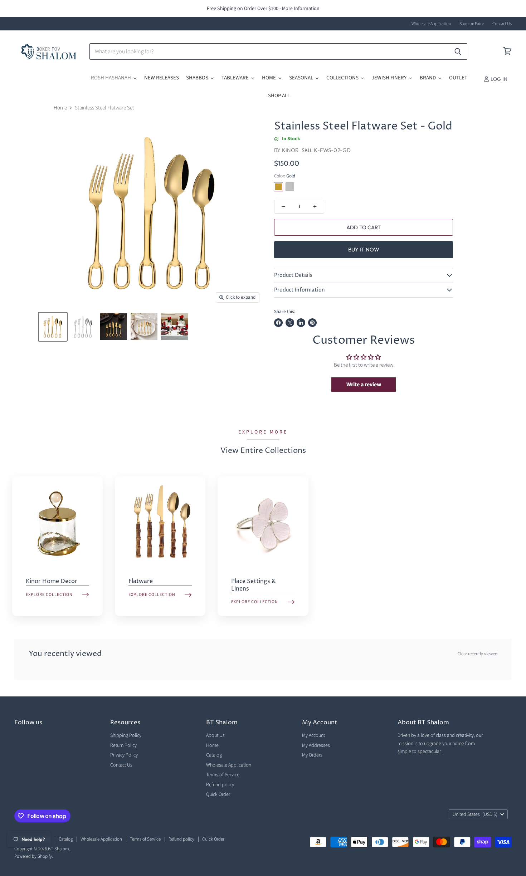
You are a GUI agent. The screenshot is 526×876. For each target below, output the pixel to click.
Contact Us (502, 23)
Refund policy (220, 784)
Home (60, 108)
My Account (313, 735)
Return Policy (123, 745)
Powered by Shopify (33, 856)
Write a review (363, 384)
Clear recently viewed (477, 654)
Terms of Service (222, 774)
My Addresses (316, 745)
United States (475, 814)
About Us (215, 735)
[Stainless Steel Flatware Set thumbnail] (53, 327)
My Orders (312, 755)
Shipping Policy (125, 735)
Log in (498, 79)
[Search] (457, 51)
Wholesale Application (431, 23)
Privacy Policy (124, 755)
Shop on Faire (471, 23)
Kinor (290, 150)
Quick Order (218, 794)
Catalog (214, 755)
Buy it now (364, 249)
